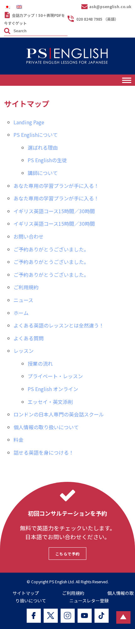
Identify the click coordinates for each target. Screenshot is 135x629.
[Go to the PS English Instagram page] (68, 616)
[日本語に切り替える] (8, 7)
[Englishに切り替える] (20, 7)
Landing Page (29, 122)
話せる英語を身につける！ (44, 452)
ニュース (23, 300)
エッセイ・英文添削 (50, 401)
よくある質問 (29, 338)
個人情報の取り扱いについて (46, 427)
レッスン (24, 350)
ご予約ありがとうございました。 (51, 249)
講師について (43, 173)
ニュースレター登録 (89, 600)
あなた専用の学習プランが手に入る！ (56, 185)
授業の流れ (40, 363)
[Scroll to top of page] (123, 617)
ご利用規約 (26, 287)
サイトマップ (26, 593)
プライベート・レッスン (55, 376)
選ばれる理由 (43, 147)
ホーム (21, 313)
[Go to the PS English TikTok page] (101, 616)
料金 (19, 439)
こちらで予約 (67, 553)
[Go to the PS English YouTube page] (85, 616)
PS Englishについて (36, 134)
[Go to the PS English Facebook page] (34, 616)
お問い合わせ (29, 236)
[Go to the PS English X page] (51, 616)
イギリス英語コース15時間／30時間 (54, 211)
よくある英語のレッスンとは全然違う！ (59, 325)
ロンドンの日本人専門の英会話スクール (59, 414)
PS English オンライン (53, 389)
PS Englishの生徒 (47, 160)
